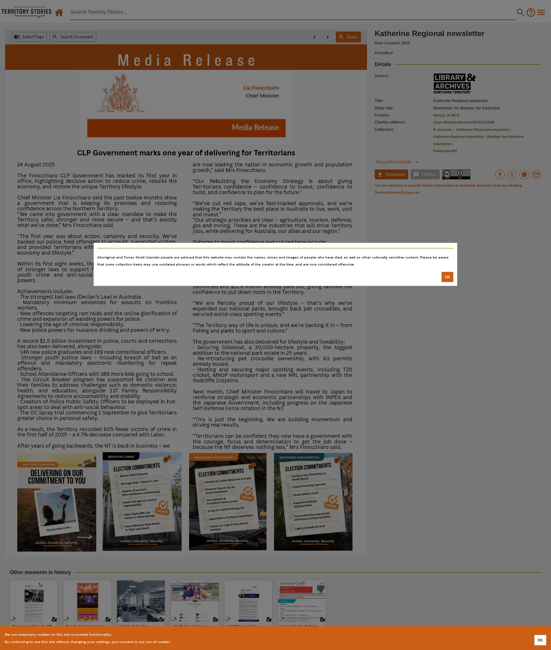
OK (447, 277)
